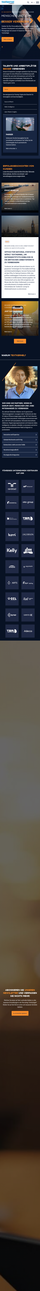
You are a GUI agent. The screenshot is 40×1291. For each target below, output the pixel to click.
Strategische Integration (11, 455)
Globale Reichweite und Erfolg (13, 440)
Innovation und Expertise (11, 435)
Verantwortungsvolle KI (11, 450)
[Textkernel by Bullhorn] (7, 2)
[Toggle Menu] (37, 2)
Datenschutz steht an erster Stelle (14, 445)
